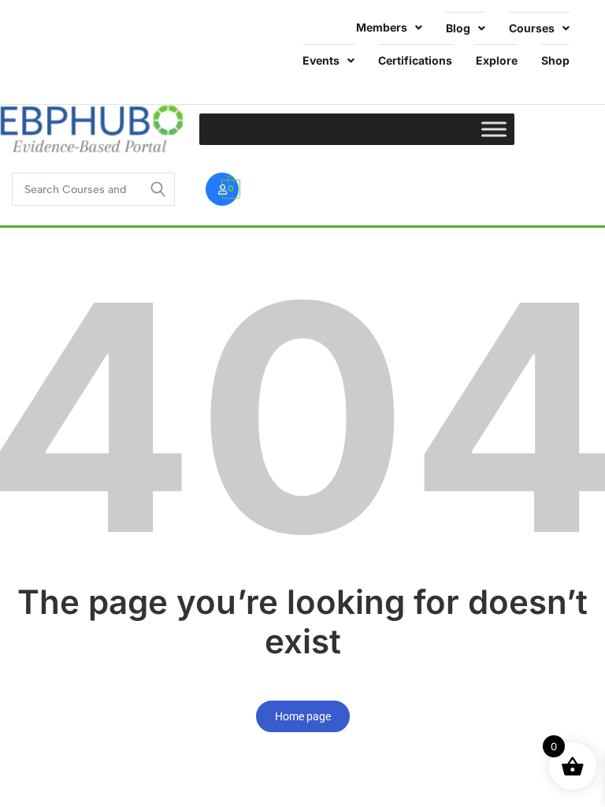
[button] (51, 44)
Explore (497, 60)
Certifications (415, 60)
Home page (303, 716)
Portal (44, 43)
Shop (555, 60)
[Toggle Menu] (494, 128)
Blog (458, 28)
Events (321, 60)
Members (381, 27)
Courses (532, 28)
